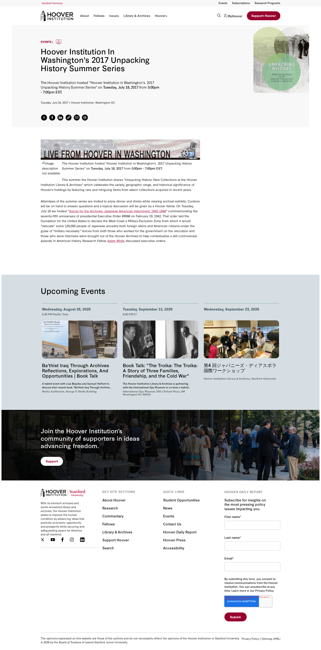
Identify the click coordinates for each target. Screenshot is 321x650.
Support (52, 461)
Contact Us (172, 523)
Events (223, 3)
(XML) (276, 639)
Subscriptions (241, 3)
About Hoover (114, 499)
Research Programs (267, 3)
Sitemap (267, 639)
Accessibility (173, 547)
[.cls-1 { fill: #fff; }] (68, 118)
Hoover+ (161, 15)
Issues (114, 15)
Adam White (116, 240)
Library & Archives (137, 15)
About (84, 15)
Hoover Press (174, 539)
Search (108, 547)
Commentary (113, 515)
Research (110, 507)
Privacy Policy (250, 639)
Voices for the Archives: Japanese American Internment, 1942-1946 (117, 211)
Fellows (99, 15)
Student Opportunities (181, 499)
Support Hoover (263, 15)
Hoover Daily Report (180, 531)
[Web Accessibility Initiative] (52, 3)
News (167, 507)
